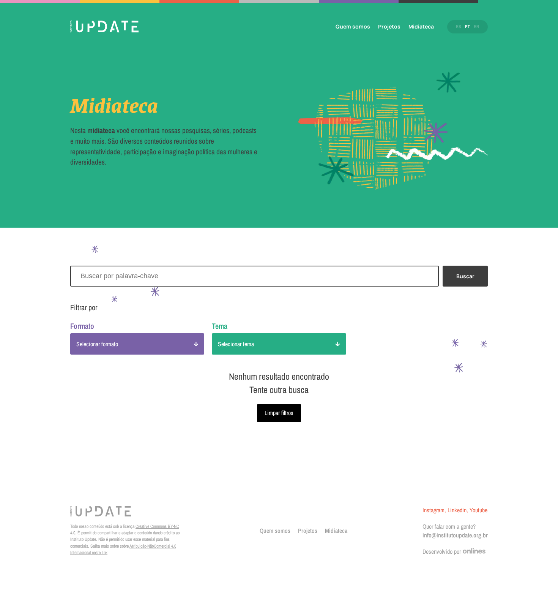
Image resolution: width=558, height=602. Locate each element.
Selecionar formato (97, 344)
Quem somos (353, 26)
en (476, 26)
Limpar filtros (279, 413)
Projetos (389, 26)
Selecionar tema (236, 344)
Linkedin (457, 510)
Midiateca (421, 26)
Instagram (433, 510)
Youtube (478, 510)
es (458, 26)
